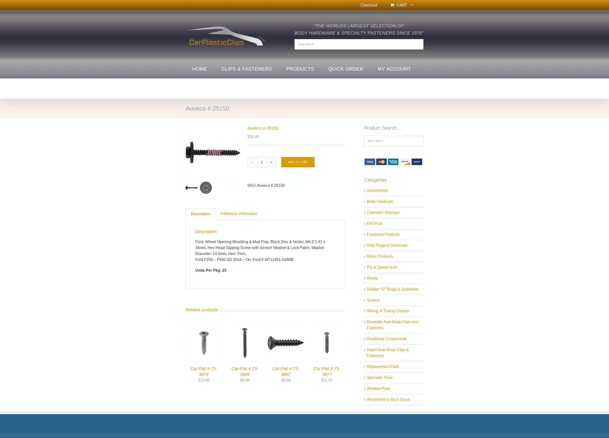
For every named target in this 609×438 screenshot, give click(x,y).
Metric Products (380, 256)
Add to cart (298, 162)
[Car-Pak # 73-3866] (245, 328)
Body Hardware (380, 201)
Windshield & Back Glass (388, 399)
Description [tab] (200, 214)
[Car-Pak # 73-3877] (327, 328)
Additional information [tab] (238, 214)
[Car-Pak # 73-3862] (286, 328)
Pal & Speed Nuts (382, 267)
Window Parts (378, 389)
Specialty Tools (380, 378)
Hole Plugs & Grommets (387, 245)
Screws (373, 300)
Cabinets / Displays (383, 212)
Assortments (377, 190)
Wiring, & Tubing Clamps (388, 311)
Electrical (375, 223)
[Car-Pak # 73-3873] (204, 328)
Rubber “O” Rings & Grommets (392, 289)
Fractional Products (383, 234)
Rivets (372, 278)
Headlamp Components (387, 339)
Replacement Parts (383, 367)
